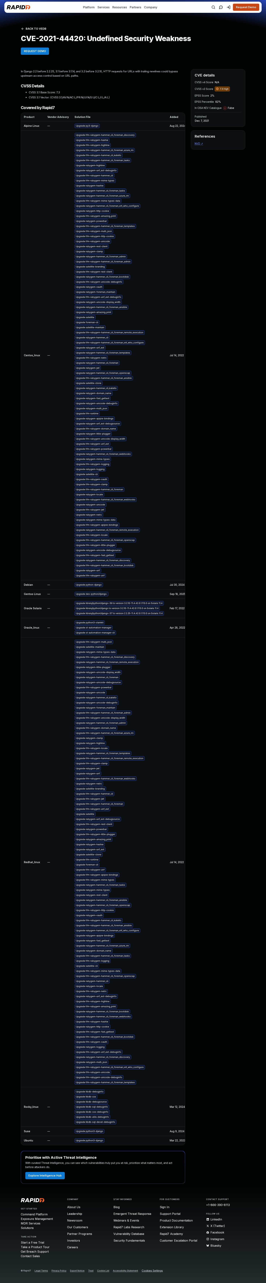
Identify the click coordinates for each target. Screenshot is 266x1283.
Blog (116, 1207)
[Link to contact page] (221, 7)
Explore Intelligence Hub (45, 1175)
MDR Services (30, 1223)
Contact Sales (30, 1256)
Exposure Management (37, 1219)
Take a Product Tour (35, 1247)
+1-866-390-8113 (218, 1205)
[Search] (213, 7)
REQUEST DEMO (35, 51)
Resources (119, 7)
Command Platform (34, 1214)
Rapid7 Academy (171, 1234)
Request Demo (246, 7)
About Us (73, 1207)
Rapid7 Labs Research (128, 1227)
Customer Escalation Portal (178, 1240)
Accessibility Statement (125, 1270)
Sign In (164, 1207)
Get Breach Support (35, 1251)
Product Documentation (176, 1220)
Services (103, 7)
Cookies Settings (152, 1270)
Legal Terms (41, 1270)
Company (150, 7)
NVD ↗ (199, 143)
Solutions (27, 1228)
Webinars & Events (126, 1220)
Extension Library (172, 1227)
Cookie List (103, 1270)
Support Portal (170, 1214)
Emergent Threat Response (132, 1214)
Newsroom (74, 1220)
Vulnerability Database (128, 1234)
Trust (91, 1270)
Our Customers (77, 1227)
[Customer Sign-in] (228, 7)
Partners (135, 7)
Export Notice (77, 1270)
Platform (89, 7)
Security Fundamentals (129, 1240)
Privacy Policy (59, 1270)
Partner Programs (79, 1234)
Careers (72, 1247)
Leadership (74, 1214)
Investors (73, 1240)
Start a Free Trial (32, 1242)
